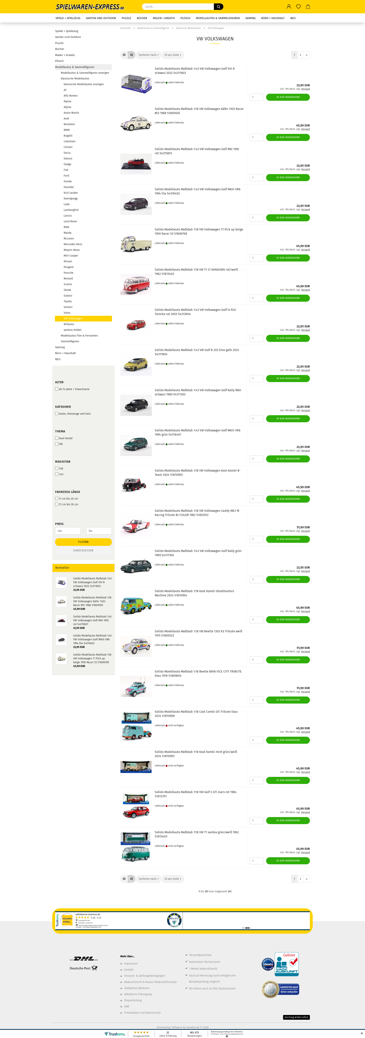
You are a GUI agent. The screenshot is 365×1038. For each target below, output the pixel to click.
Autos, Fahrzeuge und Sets (75, 413)
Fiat (66, 170)
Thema (60, 431)
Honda (68, 181)
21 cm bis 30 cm (68, 504)
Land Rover (70, 221)
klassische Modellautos (75, 78)
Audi (66, 118)
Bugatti (68, 135)
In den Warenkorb (288, 97)
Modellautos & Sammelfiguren (218, 18)
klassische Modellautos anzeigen (84, 84)
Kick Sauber (71, 192)
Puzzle (126, 18)
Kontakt (128, 969)
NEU (293, 18)
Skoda (67, 290)
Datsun (68, 158)
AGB (126, 1006)
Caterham (69, 141)
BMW (67, 130)
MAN (66, 227)
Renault (68, 278)
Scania (68, 284)
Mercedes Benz (73, 244)
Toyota (68, 301)
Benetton (69, 124)
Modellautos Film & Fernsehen (79, 335)
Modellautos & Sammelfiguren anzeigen (85, 72)
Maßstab (62, 461)
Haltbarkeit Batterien (137, 988)
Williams (69, 324)
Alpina (67, 101)
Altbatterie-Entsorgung (138, 994)
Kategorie (63, 407)
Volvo (67, 312)
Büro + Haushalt (273, 18)
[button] (289, 6)
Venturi (68, 307)
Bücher (142, 18)
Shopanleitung (133, 1000)
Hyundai (69, 187)
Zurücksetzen (83, 550)
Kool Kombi (66, 438)
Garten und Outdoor (101, 18)
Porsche (68, 272)
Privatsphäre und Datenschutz (142, 1012)
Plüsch (185, 18)
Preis (59, 524)
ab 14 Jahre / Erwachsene (74, 389)
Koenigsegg (70, 198)
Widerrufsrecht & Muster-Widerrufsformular (150, 982)
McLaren (69, 238)
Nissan (68, 261)
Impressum (131, 963)
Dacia (67, 152)
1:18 (61, 468)
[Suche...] (218, 6)
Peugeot (69, 267)
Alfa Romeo (71, 95)
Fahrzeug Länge (67, 492)
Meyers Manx (72, 250)
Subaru (68, 295)
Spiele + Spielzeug (68, 18)
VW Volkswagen (73, 318)
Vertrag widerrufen (296, 1017)
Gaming (250, 18)
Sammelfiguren (70, 341)
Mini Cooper (71, 255)
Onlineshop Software (169, 1027)
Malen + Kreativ (164, 18)
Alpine (67, 107)
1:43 (61, 474)
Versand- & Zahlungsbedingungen (144, 975)
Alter (59, 382)
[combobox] (148, 55)
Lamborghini (71, 210)
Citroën (68, 147)
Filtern (83, 542)
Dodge (67, 164)
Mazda (67, 232)
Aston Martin (71, 112)
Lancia (68, 215)
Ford (66, 175)
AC (65, 90)
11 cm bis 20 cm (68, 498)
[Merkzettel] (298, 6)
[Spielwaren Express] (92, 6)
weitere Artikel (72, 330)
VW (61, 444)
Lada (67, 204)
